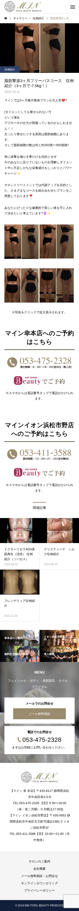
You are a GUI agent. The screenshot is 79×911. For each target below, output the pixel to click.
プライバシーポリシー (39, 890)
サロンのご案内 (39, 861)
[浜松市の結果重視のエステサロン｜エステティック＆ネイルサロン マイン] (22, 6)
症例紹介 (10, 69)
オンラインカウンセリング (39, 883)
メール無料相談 (39, 714)
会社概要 (39, 868)
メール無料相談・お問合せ (39, 876)
